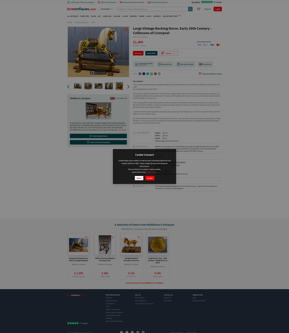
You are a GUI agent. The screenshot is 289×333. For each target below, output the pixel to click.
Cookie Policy (151, 172)
